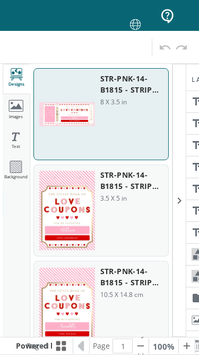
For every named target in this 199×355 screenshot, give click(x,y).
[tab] (16, 79)
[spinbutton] (123, 346)
